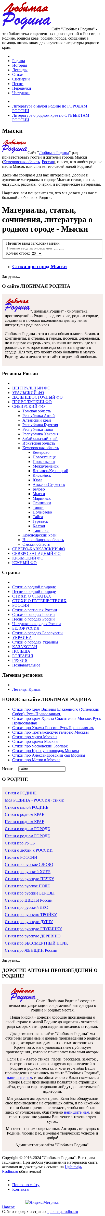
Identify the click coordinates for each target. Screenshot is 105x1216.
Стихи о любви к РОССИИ (29, 850)
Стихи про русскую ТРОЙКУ (31, 914)
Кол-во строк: (18, 253)
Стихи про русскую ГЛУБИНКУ (33, 929)
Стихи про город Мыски (39, 266)
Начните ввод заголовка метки (33, 243)
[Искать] (56, 249)
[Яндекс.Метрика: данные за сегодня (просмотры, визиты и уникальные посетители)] (42, 1202)
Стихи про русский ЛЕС (26, 907)
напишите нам (19, 1077)
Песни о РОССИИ (21, 857)
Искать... (9, 769)
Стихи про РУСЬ (20, 843)
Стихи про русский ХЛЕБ (27, 871)
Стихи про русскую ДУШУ (29, 922)
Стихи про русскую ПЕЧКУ (29, 879)
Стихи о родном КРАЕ (24, 814)
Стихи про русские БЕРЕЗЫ (30, 893)
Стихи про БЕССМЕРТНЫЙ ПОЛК (36, 943)
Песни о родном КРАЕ (24, 821)
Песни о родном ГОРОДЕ (27, 836)
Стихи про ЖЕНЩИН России (31, 950)
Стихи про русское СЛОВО (29, 864)
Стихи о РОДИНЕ (21, 793)
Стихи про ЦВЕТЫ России (28, 900)
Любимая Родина (54, 152)
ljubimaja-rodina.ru (62, 1211)
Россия (48, 162)
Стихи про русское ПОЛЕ (27, 886)
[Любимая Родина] (26, 29)
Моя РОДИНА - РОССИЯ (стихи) (34, 800)
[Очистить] (61, 249)
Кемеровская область (21, 162)
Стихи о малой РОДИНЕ (26, 807)
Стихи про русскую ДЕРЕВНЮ (32, 936)
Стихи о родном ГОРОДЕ (27, 829)
